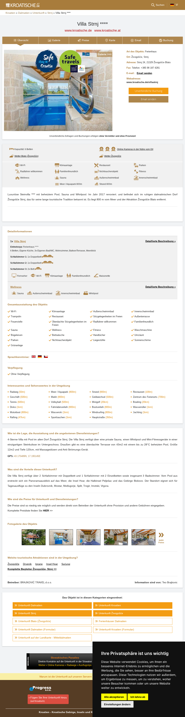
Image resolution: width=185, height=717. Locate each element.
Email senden (144, 73)
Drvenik (27, 564)
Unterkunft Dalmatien (30, 605)
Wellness (15, 287)
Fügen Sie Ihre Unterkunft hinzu (48, 699)
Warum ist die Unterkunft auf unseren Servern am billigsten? (73, 676)
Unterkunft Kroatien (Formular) (116, 629)
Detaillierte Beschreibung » (160, 241)
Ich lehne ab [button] (137, 696)
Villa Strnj (20, 241)
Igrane (39, 564)
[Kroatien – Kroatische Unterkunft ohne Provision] (23, 5)
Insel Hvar (52, 564)
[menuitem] (20, 40)
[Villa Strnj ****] (34, 544)
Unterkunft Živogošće (111, 613)
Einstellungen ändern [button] (117, 704)
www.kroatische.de (78, 30)
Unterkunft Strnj (27, 613)
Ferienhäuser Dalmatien (112, 621)
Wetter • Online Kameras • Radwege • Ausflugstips (65, 665)
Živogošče (13, 564)
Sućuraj (65, 564)
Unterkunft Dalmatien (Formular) (36, 629)
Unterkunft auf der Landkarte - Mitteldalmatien (44, 637)
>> (48, 510)
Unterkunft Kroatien (110, 605)
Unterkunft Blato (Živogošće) (34, 621)
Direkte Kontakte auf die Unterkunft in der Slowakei (65, 661)
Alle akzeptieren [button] (114, 696)
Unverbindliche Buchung (148, 91)
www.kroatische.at (107, 30)
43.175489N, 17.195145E (27, 456)
